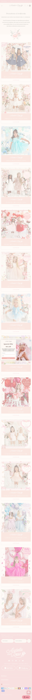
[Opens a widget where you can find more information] (26, 697)
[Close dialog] (30, 340)
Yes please (8, 358)
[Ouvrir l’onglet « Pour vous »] (28, 692)
